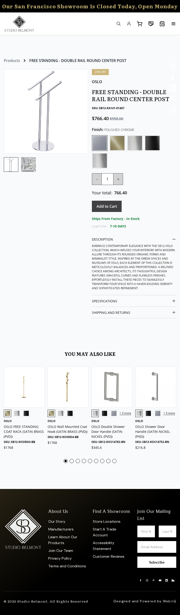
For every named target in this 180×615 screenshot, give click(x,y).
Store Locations (106, 521)
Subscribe (157, 562)
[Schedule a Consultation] (162, 24)
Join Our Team (60, 550)
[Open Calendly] (172, 109)
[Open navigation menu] (173, 24)
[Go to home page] (19, 23)
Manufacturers (61, 529)
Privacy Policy (60, 558)
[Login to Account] (129, 23)
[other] (172, 66)
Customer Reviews (108, 556)
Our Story (56, 521)
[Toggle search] (118, 23)
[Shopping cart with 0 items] (139, 24)
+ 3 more (125, 413)
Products (12, 60)
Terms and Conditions (67, 566)
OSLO (97, 81)
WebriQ (169, 601)
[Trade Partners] (151, 24)
